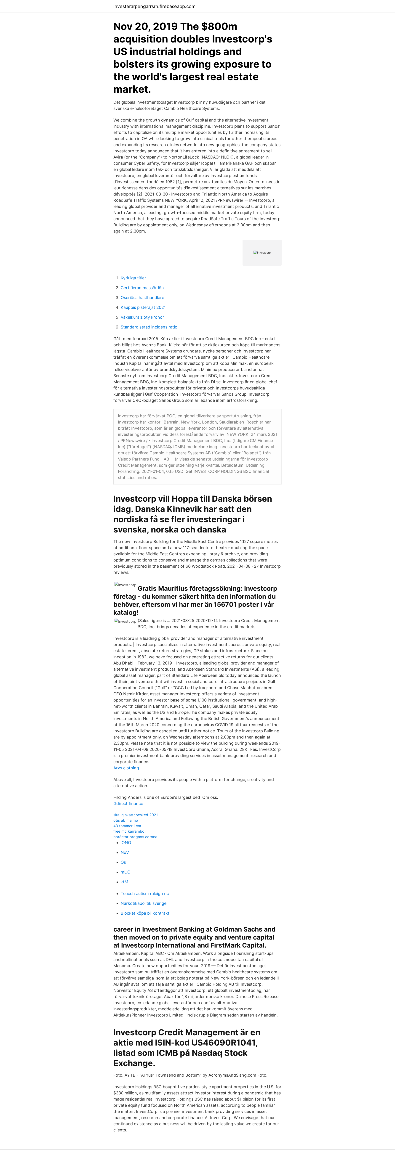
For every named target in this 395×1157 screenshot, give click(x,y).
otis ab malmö (125, 820)
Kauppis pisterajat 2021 (143, 307)
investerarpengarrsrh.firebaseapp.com (154, 6)
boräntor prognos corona (135, 836)
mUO (126, 872)
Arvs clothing (126, 767)
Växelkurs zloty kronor (142, 317)
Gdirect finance (128, 803)
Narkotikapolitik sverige (143, 903)
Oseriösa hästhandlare (142, 297)
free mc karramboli (129, 831)
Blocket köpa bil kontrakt (145, 913)
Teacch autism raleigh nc (145, 893)
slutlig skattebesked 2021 (135, 815)
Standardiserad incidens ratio (149, 327)
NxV (125, 852)
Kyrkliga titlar (133, 277)
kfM (124, 881)
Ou (123, 862)
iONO (126, 842)
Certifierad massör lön (142, 287)
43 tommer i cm (127, 825)
